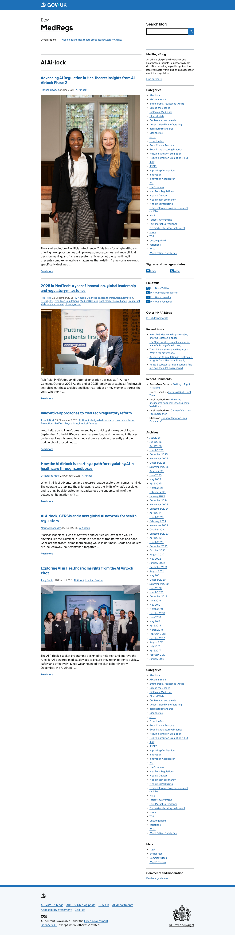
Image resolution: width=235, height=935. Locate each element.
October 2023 (157, 529)
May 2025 (155, 479)
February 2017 (157, 654)
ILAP (151, 162)
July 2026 (155, 437)
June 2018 (155, 617)
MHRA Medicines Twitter (164, 292)
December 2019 (158, 596)
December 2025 (158, 454)
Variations (155, 244)
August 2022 (156, 554)
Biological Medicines (160, 111)
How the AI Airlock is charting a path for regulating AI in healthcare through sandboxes (87, 466)
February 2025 (157, 492)
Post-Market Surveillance (113, 300)
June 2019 (155, 600)
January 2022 (157, 562)
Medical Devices (89, 300)
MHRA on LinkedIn (160, 297)
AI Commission (157, 99)
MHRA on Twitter (159, 288)
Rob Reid (46, 297)
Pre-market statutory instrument (167, 228)
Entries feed (156, 853)
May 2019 (154, 604)
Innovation (155, 174)
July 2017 (154, 646)
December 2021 (158, 567)
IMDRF (44, 300)
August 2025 (156, 471)
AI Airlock (81, 89)
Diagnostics (93, 297)
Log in (152, 849)
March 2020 (156, 592)
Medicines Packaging (161, 203)
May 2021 (154, 575)
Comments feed (158, 857)
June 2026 (155, 441)
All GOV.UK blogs (52, 905)
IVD (51, 300)
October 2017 (157, 638)
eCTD (152, 136)
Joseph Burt (47, 420)
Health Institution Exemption (117, 297)
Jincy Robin (47, 580)
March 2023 (156, 542)
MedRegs (57, 27)
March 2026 (156, 450)
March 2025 (156, 487)
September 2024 (159, 508)
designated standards (102, 420)
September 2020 (159, 583)
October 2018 (157, 613)
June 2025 (155, 475)
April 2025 (155, 483)
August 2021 (156, 571)
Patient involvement (160, 219)
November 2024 (158, 504)
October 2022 (157, 550)
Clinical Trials (156, 116)
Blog (45, 20)
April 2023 (155, 537)
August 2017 (156, 642)
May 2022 (155, 558)
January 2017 (156, 658)
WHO (152, 248)
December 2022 (158, 546)
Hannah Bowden (50, 89)
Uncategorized (73, 304)
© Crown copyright (181, 925)
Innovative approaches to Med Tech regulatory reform (86, 413)
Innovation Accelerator (162, 178)
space (152, 232)
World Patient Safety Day (163, 253)
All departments (122, 905)
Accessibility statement (56, 910)
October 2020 (157, 579)
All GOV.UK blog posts (80, 905)
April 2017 (155, 650)
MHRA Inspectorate (157, 317)
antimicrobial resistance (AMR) (166, 103)
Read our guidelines (157, 878)
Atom (177, 271)
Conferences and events (162, 120)
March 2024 (156, 517)
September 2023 (159, 533)
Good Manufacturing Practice (165, 149)
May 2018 (154, 621)
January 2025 (157, 496)
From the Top (156, 141)
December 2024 (158, 500)
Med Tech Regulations (67, 300)
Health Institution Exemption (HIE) (168, 157)
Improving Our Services (162, 170)
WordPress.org (157, 862)
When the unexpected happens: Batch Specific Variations (169, 403)
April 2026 (155, 446)
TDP (151, 236)
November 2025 (158, 458)
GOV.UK (103, 905)
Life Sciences (156, 187)
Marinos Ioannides (51, 527)
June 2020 (155, 588)
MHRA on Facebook (161, 301)
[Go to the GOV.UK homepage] (54, 5)
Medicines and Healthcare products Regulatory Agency (92, 39)
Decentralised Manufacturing (165, 124)
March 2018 (156, 629)
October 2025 (157, 462)
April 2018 (155, 625)
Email (153, 271)
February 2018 (157, 633)
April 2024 (155, 512)
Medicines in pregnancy (162, 199)
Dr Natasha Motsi (50, 475)
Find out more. (154, 78)
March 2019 (156, 608)
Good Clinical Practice (161, 145)
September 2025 (158, 466)
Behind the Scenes (159, 107)
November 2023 (158, 525)
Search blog (156, 24)
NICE (152, 215)
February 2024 (157, 521)
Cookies (80, 910)
